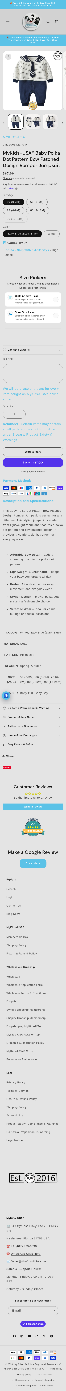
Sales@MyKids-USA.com (28, 1261)
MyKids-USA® (21, 1364)
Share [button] (10, 756)
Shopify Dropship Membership (25, 1018)
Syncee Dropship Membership (25, 1009)
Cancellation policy (26, 1385)
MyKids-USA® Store (19, 1051)
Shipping (7, 178)
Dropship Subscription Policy (25, 1042)
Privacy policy (24, 1374)
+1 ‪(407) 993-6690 (24, 1246)
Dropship (12, 1001)
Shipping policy (23, 1380)
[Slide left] (3, 122)
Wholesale (13, 976)
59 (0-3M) (13, 201)
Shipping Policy (16, 945)
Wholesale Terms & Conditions (26, 993)
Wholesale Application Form (24, 984)
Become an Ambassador (22, 1059)
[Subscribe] (53, 1310)
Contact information (45, 1380)
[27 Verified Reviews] (33, 841)
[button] (8, 22)
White (52, 233)
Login (9, 897)
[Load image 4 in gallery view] (50, 121)
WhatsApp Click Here (26, 1253)
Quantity (8, 406)
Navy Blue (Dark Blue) (22, 233)
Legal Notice (14, 1140)
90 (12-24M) (17, 220)
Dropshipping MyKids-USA (23, 1026)
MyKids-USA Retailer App (23, 1034)
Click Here (33, 863)
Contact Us (13, 905)
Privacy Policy (15, 1082)
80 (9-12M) (37, 210)
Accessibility (14, 1115)
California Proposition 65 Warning (28, 1132)
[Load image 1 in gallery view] (15, 121)
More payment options (33, 471)
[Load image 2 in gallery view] (33, 121)
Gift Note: (8, 359)
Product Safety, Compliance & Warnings (32, 1123)
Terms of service (44, 1374)
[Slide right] (62, 122)
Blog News (13, 913)
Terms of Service (17, 1090)
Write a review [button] (33, 806)
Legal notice (46, 1385)
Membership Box (17, 937)
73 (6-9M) (13, 210)
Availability (15, 242)
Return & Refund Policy (21, 953)
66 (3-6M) (37, 201)
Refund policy (55, 1369)
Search (11, 889)
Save (8, 767)
